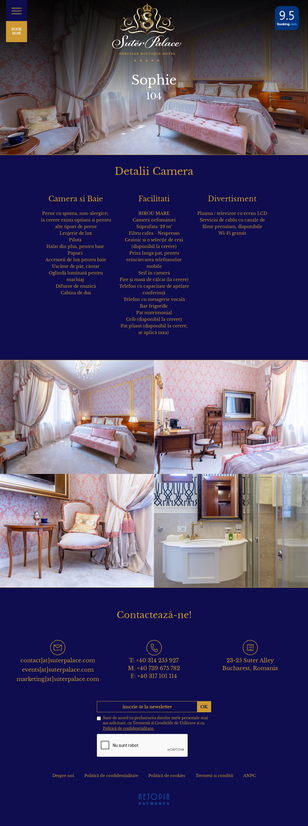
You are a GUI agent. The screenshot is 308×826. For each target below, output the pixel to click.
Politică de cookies (166, 775)
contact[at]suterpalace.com (57, 660)
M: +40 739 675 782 (154, 668)
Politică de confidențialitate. (128, 728)
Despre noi (63, 775)
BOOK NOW (16, 31)
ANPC (249, 775)
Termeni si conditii (214, 775)
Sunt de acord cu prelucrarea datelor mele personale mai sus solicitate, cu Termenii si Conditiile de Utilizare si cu (155, 723)
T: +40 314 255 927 (154, 660)
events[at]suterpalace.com (58, 670)
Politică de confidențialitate (111, 775)
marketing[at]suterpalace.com (58, 679)
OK (204, 707)
